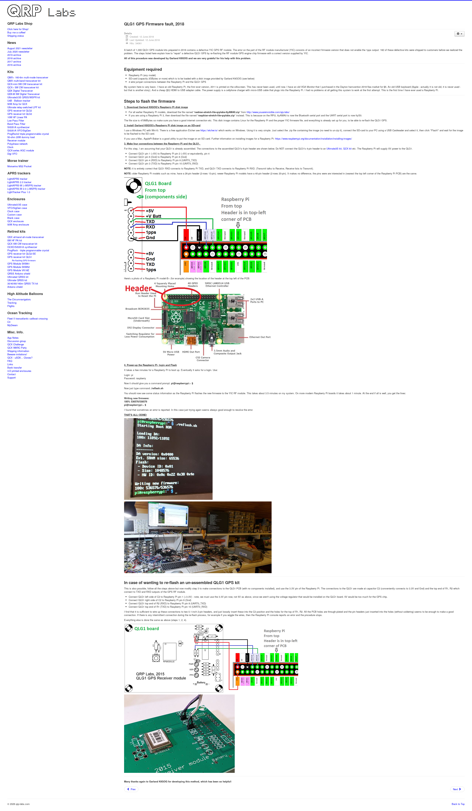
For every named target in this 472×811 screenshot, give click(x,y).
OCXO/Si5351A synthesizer (22, 247)
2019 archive (14, 55)
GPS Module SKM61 (18, 263)
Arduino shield (14, 287)
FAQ (9, 361)
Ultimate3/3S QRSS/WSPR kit (23, 97)
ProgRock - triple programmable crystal (28, 250)
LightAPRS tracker (17, 178)
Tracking (11, 302)
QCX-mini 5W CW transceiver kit (24, 84)
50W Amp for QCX (17, 104)
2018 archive (14, 58)
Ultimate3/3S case (17, 204)
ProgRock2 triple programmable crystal (28, 134)
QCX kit (347, 148)
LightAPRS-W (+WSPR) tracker (24, 185)
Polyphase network (17, 143)
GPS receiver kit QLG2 (19, 110)
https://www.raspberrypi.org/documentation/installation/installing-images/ (313, 138)
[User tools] (459, 34)
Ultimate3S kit (334, 148)
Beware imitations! (17, 354)
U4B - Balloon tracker (18, 100)
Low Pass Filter (15, 120)
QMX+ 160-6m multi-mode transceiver (27, 77)
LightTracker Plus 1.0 (18, 192)
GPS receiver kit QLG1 (19, 257)
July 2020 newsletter (18, 51)
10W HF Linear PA (17, 117)
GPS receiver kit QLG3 (19, 114)
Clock (10, 147)
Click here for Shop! (18, 29)
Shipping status (15, 35)
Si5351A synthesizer (18, 127)
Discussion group (16, 341)
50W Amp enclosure (18, 224)
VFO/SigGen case (17, 208)
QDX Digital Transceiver (20, 90)
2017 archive (14, 61)
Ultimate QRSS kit (17, 280)
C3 (8, 322)
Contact (11, 374)
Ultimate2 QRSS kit (17, 277)
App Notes (13, 337)
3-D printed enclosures (19, 371)
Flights (11, 306)
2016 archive (14, 65)
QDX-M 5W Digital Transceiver (23, 94)
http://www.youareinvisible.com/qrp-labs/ (268, 112)
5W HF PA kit (14, 240)
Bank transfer (14, 367)
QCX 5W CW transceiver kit (22, 243)
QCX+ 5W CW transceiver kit (23, 87)
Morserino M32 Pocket (19, 166)
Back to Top (458, 804)
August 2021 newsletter (19, 48)
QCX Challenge (15, 344)
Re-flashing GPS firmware (24, 260)
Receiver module (16, 140)
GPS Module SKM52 (18, 267)
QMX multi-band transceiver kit (24, 80)
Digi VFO (12, 153)
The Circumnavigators (19, 299)
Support (11, 377)
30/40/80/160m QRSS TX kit (22, 283)
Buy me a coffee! (16, 32)
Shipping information (18, 351)
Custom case (14, 214)
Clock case (13, 211)
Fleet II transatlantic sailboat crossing (27, 318)
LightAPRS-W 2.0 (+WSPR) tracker (26, 188)
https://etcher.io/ (209, 130)
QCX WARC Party (17, 347)
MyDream (12, 325)
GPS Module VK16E (18, 270)
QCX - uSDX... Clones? (19, 357)
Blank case (13, 218)
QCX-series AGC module (20, 150)
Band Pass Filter (16, 124)
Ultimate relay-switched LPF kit (24, 107)
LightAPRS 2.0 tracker (19, 182)
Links (10, 364)
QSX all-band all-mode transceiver (25, 237)
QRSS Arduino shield (18, 273)
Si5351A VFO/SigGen (19, 130)
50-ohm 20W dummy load (21, 137)
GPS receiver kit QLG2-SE (21, 253)
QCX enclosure (15, 221)
